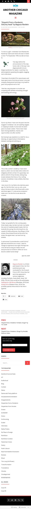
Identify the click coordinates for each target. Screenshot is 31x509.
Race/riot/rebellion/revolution (10, 452)
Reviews (3, 455)
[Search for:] (13, 363)
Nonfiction (4, 435)
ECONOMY (4, 413)
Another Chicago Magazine (15, 11)
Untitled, (10, 47)
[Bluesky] (11, 1)
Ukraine (3, 471)
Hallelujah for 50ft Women (8, 282)
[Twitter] (5, 1)
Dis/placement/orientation (9, 397)
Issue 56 (3, 491)
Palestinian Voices (6, 442)
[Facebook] (2, 1)
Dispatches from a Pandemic (13, 310)
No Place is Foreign (7, 432)
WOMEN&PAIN (5, 477)
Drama (3, 409)
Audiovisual (4, 380)
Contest (3, 387)
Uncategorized (5, 474)
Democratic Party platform (9, 393)
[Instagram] (8, 1)
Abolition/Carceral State (8, 374)
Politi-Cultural (5, 448)
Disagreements (5, 400)
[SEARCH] (27, 363)
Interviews (4, 426)
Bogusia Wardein (18, 264)
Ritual (3, 458)
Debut (3, 390)
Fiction (3, 416)
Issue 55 (3, 488)
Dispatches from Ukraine (8, 406)
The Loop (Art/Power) (7, 461)
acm (14, 312)
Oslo (26, 313)
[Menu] (15, 18)
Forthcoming (5, 419)
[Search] (28, 1)
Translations (5, 468)
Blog (2, 384)
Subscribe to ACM (8, 350)
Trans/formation (6, 464)
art (2, 377)
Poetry (3, 445)
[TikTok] (14, 1)
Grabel (3, 422)
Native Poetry (5, 429)
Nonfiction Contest (6, 439)
